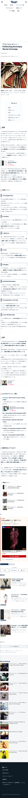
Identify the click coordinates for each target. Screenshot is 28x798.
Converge (5, 397)
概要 (9, 107)
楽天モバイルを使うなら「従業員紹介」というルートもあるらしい (13, 783)
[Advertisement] (14, 27)
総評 (9, 112)
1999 (4, 422)
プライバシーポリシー (7, 776)
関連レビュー (11, 120)
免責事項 (4, 779)
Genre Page (5, 769)
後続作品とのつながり (13, 117)
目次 (12, 103)
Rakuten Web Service (9, 559)
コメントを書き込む (14, 646)
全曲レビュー (11, 110)
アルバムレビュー (4, 564)
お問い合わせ (5, 773)
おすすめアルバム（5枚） (14, 115)
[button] (23, 570)
